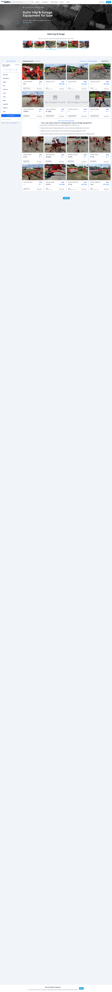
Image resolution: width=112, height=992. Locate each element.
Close (81, 988)
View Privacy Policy (73, 989)
